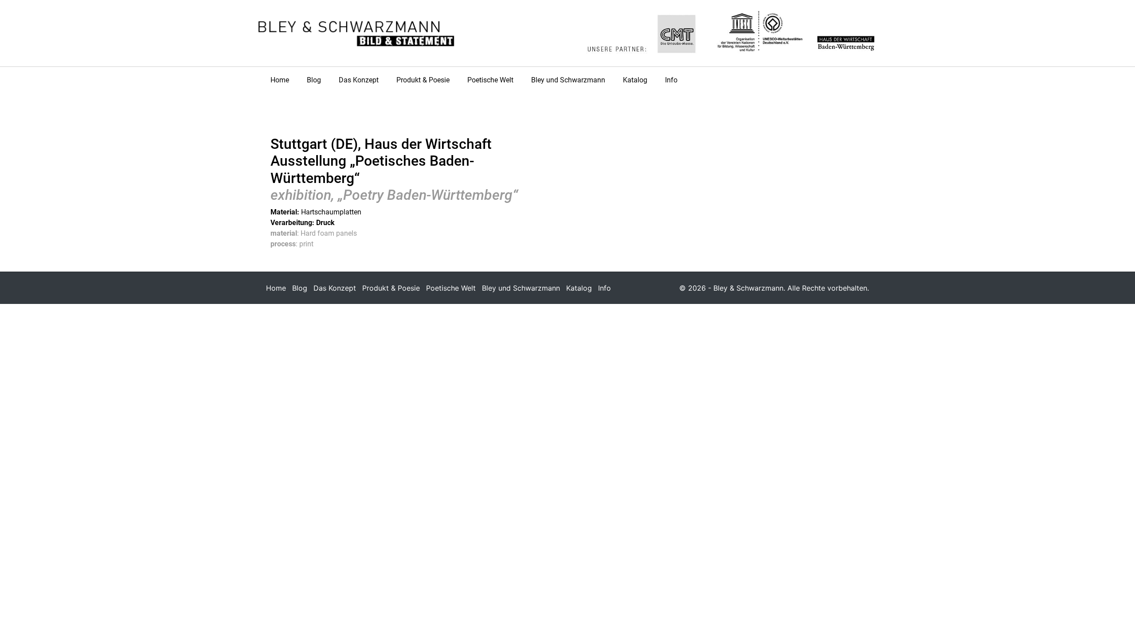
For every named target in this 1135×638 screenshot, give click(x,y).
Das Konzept (359, 80)
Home (279, 80)
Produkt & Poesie (423, 80)
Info (671, 80)
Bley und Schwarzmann (568, 80)
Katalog (635, 80)
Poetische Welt (490, 80)
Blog (314, 80)
